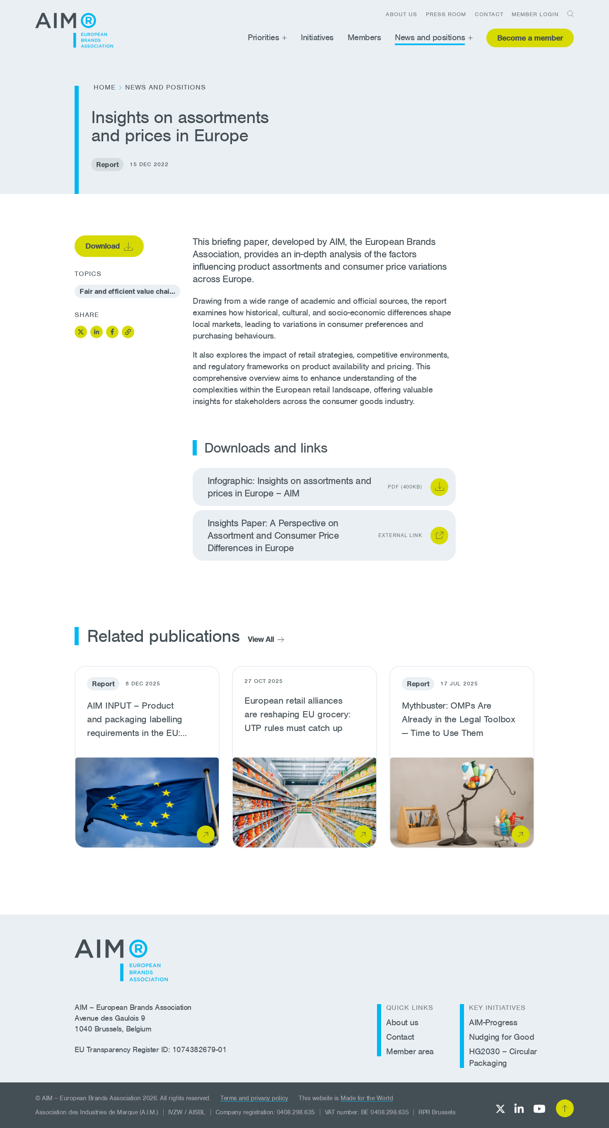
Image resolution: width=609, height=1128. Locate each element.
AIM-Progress (493, 1022)
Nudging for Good (501, 1036)
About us (401, 14)
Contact (489, 14)
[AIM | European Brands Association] (121, 960)
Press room (446, 14)
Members (364, 37)
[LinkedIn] (519, 1108)
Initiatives (317, 37)
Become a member (530, 38)
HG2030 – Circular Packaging (503, 1057)
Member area (410, 1051)
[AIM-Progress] (74, 30)
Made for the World (367, 1098)
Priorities (263, 37)
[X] (500, 1108)
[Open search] (567, 14)
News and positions (430, 37)
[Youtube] (539, 1108)
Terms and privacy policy (254, 1098)
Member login (535, 14)
